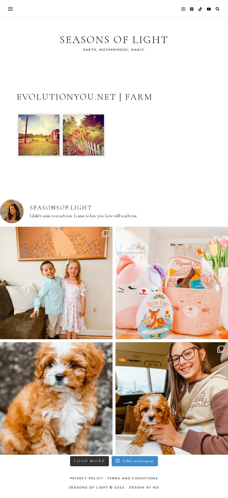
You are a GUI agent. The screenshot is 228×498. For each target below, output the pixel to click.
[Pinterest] (192, 9)
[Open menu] (10, 8)
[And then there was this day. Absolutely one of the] (171, 398)
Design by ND (144, 487)
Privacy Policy (87, 478)
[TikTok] (200, 9)
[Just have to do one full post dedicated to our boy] (56, 398)
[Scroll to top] (217, 482)
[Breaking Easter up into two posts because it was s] (171, 283)
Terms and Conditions (132, 478)
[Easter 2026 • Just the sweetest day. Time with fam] (56, 283)
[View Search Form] (217, 9)
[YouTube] (209, 9)
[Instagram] (183, 9)
